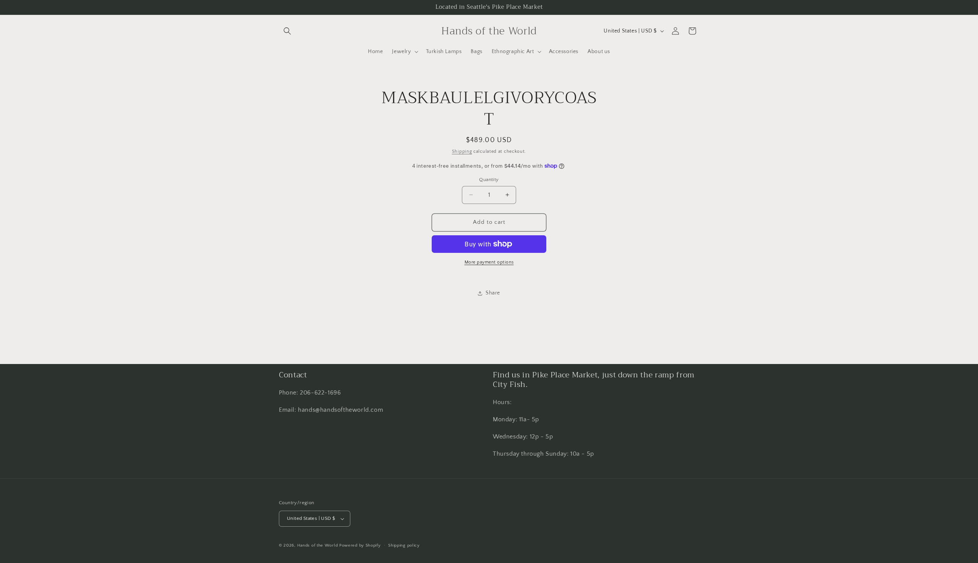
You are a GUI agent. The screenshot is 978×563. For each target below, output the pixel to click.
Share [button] (493, 293)
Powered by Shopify (360, 545)
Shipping (462, 151)
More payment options (489, 262)
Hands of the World (317, 545)
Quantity (489, 179)
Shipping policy (404, 545)
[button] (287, 31)
